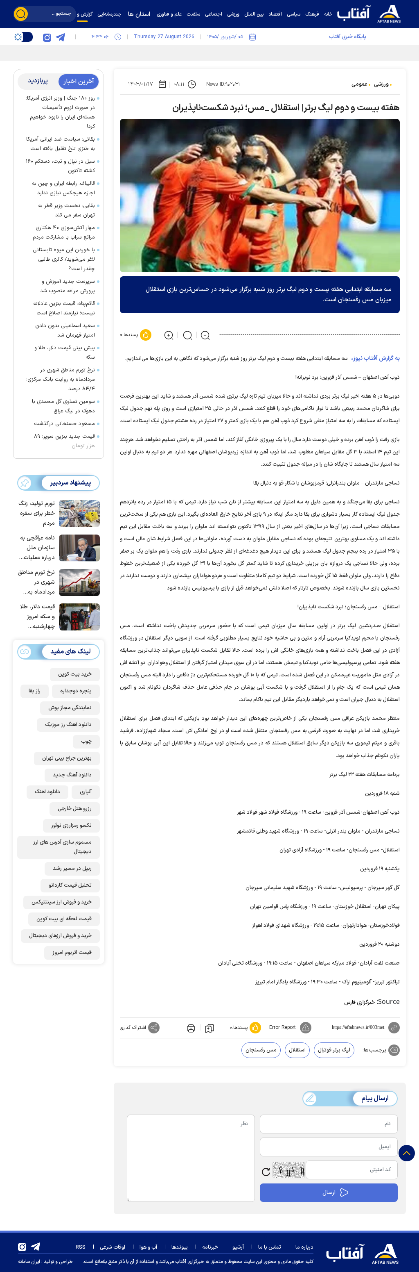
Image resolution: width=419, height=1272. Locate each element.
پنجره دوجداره (76, 691)
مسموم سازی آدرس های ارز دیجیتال (62, 847)
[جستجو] (21, 14)
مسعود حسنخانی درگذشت (64, 424)
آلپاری (86, 792)
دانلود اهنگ (47, 792)
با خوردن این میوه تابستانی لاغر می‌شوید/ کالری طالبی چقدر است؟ (64, 259)
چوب (86, 741)
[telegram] (60, 37)
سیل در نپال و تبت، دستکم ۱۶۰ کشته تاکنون (60, 166)
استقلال (297, 1050)
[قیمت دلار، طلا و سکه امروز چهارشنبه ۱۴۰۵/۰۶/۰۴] (77, 616)
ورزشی (381, 84)
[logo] (371, 12)
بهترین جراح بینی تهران (67, 758)
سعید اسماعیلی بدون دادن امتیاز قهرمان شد (65, 330)
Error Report (282, 1027)
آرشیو (238, 1247)
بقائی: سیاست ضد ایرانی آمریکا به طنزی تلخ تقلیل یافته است (60, 144)
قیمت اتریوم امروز (72, 953)
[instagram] (47, 37)
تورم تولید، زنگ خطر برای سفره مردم (36, 513)
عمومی (359, 84)
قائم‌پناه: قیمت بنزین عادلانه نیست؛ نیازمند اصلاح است (64, 308)
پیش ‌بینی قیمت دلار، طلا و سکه (64, 353)
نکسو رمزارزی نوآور (71, 825)
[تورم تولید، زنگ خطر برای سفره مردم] (77, 512)
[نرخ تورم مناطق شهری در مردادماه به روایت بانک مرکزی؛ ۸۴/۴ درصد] (77, 581)
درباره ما (304, 1247)
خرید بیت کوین (75, 674)
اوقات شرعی (112, 1247)
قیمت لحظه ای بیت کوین (64, 919)
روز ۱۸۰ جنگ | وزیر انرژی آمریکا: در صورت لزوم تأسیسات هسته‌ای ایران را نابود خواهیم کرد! (60, 112)
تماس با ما (269, 1247)
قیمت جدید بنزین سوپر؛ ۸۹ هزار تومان (64, 441)
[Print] (190, 1028)
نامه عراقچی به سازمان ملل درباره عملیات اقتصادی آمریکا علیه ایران (37, 548)
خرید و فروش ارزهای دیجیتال (60, 936)
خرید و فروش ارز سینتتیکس (62, 902)
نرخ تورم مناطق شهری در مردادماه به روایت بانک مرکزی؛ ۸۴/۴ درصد (60, 379)
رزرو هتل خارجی (75, 809)
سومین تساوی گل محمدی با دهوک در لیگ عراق (63, 406)
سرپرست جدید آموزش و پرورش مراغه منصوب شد (67, 286)
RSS (81, 1247)
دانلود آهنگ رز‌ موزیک (68, 725)
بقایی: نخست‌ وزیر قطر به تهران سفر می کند (66, 210)
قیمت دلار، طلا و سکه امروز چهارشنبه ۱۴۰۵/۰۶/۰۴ (37, 617)
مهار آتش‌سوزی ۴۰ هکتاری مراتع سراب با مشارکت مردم (64, 232)
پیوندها (179, 1247)
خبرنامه (210, 1247)
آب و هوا (148, 1247)
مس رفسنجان (261, 1050)
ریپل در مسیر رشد (72, 869)
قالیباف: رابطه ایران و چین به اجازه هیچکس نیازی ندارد (63, 188)
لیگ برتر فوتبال (334, 1050)
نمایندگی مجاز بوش (70, 708)
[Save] (209, 1028)
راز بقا (35, 691)
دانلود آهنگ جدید (72, 775)
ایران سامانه (29, 1261)
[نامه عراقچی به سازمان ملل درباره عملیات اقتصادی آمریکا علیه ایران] (77, 547)
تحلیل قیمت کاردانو (70, 885)
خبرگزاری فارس (359, 1003)
